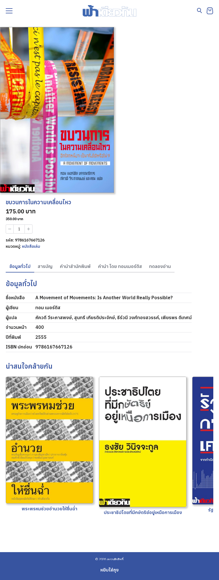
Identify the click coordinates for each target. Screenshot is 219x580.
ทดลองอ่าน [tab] (160, 266)
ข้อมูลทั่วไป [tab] (20, 266)
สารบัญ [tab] (45, 266)
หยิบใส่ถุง (109, 570)
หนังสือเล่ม (31, 246)
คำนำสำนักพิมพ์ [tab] (75, 266)
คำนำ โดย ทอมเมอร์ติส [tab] (120, 266)
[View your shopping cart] (209, 10)
